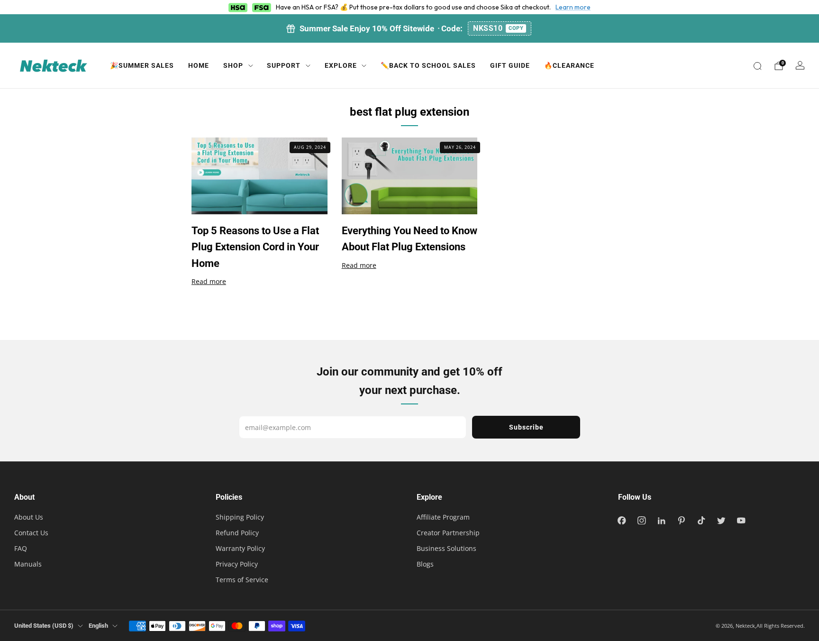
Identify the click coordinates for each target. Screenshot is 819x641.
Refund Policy (237, 532)
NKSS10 (498, 28)
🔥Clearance (569, 65)
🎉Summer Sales (142, 65)
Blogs (425, 563)
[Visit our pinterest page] (682, 520)
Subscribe (526, 427)
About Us (28, 517)
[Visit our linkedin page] (662, 520)
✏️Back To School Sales (428, 65)
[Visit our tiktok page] (701, 520)
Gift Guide (510, 65)
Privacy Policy (237, 563)
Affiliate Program (443, 517)
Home (198, 65)
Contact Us (31, 532)
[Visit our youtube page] (741, 520)
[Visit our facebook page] (622, 520)
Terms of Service (242, 579)
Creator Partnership (448, 532)
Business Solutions (446, 548)
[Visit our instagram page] (642, 520)
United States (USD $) (43, 625)
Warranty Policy (240, 548)
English (98, 625)
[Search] (757, 66)
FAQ (20, 548)
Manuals (28, 563)
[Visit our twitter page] (721, 520)
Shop (233, 65)
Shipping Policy (240, 517)
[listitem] (409, 28)
